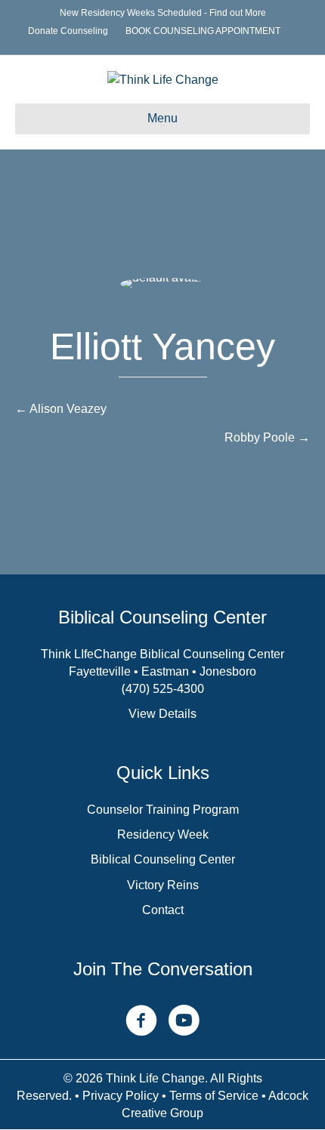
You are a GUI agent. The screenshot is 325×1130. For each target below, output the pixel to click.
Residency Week (163, 834)
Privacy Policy (120, 1095)
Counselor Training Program (163, 809)
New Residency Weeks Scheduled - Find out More (163, 13)
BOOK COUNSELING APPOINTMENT (202, 31)
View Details (162, 713)
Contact (163, 910)
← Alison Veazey (61, 408)
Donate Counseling (68, 31)
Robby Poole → (267, 437)
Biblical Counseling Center (163, 859)
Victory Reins (163, 885)
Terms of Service (213, 1095)
